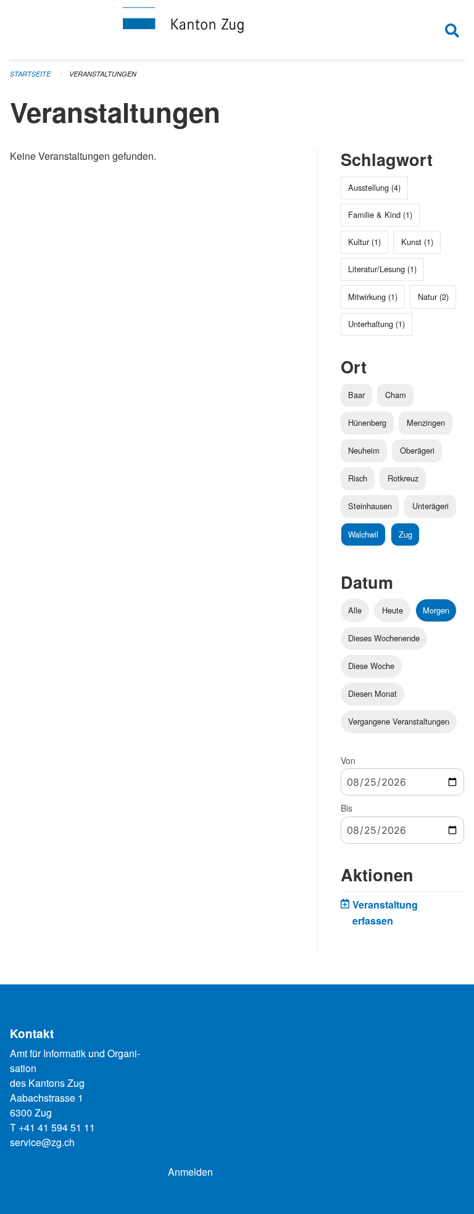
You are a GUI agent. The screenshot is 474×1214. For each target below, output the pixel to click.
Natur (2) (433, 296)
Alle (355, 610)
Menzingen (426, 422)
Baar (356, 395)
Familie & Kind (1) (380, 214)
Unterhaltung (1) (376, 324)
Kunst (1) (417, 241)
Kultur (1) (364, 241)
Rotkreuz (403, 478)
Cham (395, 395)
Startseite (30, 73)
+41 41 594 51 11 (57, 1127)
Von (348, 760)
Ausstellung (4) (374, 187)
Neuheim (364, 450)
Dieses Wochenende (384, 638)
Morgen (436, 610)
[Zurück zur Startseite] (237, 29)
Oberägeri (417, 450)
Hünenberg (367, 422)
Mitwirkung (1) (372, 296)
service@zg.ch (42, 1142)
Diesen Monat (372, 693)
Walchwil (363, 534)
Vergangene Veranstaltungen (398, 721)
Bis (346, 808)
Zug (405, 534)
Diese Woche (371, 665)
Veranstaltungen (102, 73)
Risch (357, 478)
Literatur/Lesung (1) (382, 269)
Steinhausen (370, 506)
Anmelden (190, 1172)
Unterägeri (430, 506)
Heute (392, 610)
